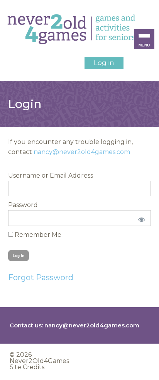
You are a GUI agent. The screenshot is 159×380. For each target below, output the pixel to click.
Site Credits (27, 367)
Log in (104, 63)
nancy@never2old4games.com (82, 152)
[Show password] (140, 218)
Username (24, 175)
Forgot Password (40, 277)
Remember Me (37, 234)
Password (23, 205)
